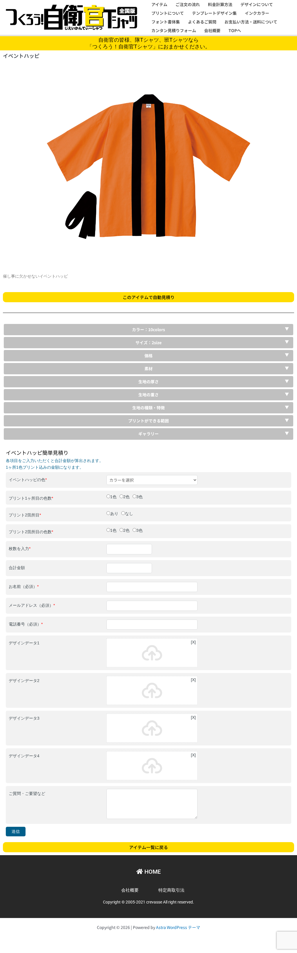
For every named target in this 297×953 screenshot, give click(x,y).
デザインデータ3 (24, 718)
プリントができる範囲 (148, 421)
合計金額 (17, 567)
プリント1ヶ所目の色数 (31, 498)
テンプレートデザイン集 (214, 13)
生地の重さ (148, 394)
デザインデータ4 (24, 756)
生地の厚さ (148, 381)
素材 (148, 368)
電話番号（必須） (26, 624)
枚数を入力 (19, 548)
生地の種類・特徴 (148, 407)
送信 (16, 831)
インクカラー (257, 13)
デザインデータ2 (24, 680)
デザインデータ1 (24, 643)
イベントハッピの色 (28, 479)
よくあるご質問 (202, 22)
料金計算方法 (220, 4)
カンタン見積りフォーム (173, 30)
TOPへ (235, 30)
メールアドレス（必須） (32, 605)
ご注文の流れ (187, 4)
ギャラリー (148, 434)
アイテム (159, 4)
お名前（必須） (24, 586)
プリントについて (167, 13)
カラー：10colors (148, 329)
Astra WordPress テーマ (178, 927)
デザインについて (256, 4)
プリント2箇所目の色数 (31, 531)
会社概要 (212, 30)
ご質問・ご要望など (27, 793)
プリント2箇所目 (25, 515)
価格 (148, 355)
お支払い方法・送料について (250, 22)
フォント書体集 (165, 22)
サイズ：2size (148, 342)
